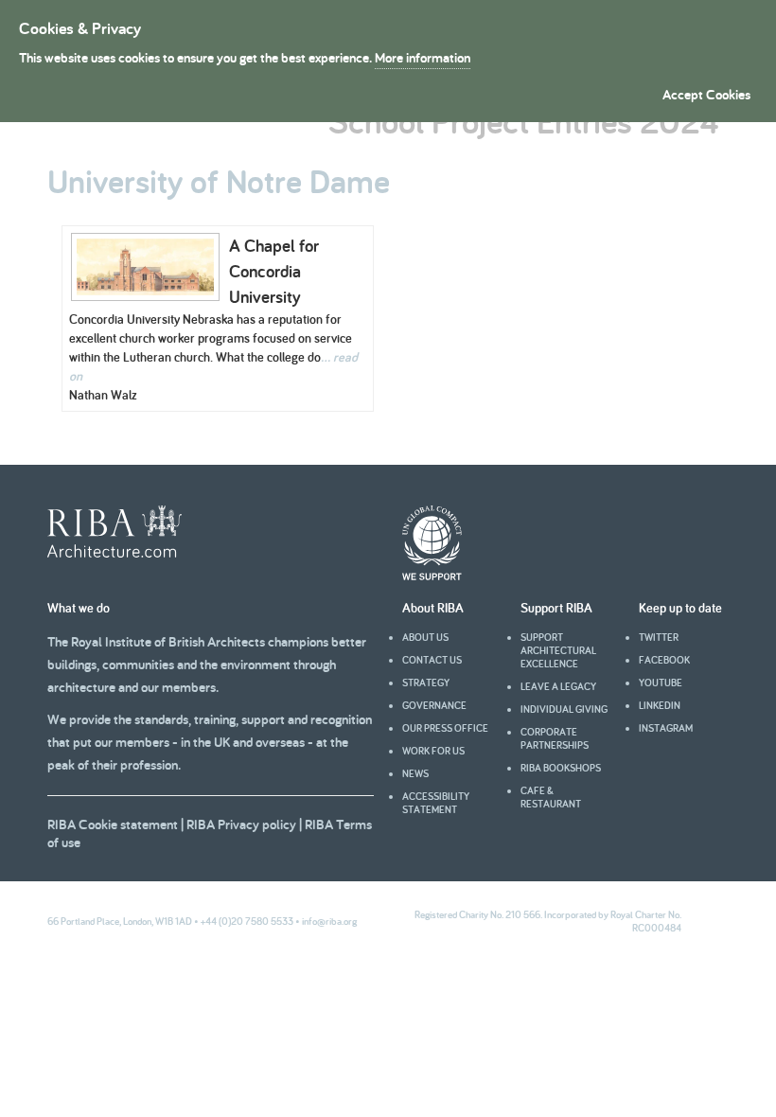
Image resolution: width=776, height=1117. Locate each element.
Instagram (666, 728)
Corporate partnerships (554, 738)
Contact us (432, 659)
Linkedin (659, 705)
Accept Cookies (706, 94)
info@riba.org (329, 921)
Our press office (445, 728)
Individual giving (564, 709)
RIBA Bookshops (560, 767)
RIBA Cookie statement (112, 824)
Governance (434, 705)
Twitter (659, 637)
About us (425, 637)
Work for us (433, 750)
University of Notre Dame (218, 181)
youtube (660, 682)
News (415, 773)
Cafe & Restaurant (550, 797)
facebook (664, 659)
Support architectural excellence (558, 650)
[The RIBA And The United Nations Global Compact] (432, 575)
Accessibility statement (435, 802)
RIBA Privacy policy (241, 824)
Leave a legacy (558, 686)
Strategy (426, 682)
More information (422, 57)
